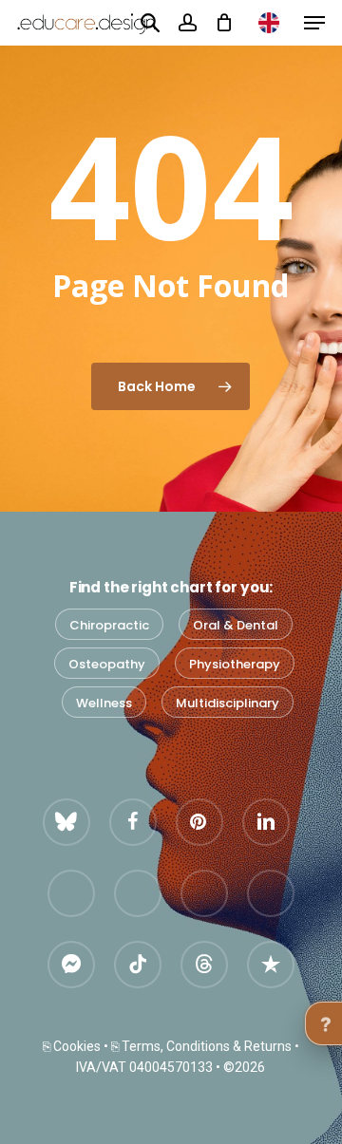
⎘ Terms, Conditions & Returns (201, 1046)
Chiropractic (109, 625)
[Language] (268, 22)
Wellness (104, 703)
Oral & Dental (235, 625)
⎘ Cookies (72, 1046)
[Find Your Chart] (150, 21)
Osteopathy (106, 664)
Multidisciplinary (227, 703)
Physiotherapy (234, 664)
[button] (314, 22)
